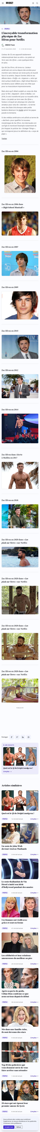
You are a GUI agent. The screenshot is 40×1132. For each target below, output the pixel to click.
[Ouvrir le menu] (3, 3)
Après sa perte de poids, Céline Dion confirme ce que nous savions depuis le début (15, 994)
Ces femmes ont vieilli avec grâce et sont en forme (14, 921)
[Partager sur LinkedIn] (22, 737)
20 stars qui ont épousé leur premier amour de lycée (15, 1104)
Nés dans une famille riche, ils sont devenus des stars (14, 1030)
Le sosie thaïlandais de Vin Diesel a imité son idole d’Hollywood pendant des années (17, 884)
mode (21, 110)
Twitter (4, 138)
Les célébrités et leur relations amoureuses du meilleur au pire (17, 957)
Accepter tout (9, 1127)
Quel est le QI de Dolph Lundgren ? (18, 813)
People (7, 29)
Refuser (18, 1127)
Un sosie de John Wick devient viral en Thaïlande (14, 847)
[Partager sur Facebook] (11, 737)
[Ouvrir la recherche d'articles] (37, 3)
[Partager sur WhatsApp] (28, 737)
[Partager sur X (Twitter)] (17, 737)
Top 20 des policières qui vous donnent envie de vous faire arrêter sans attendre (15, 1067)
